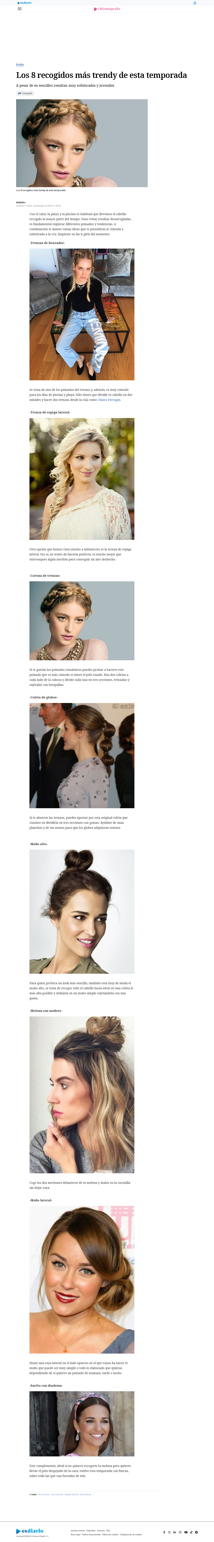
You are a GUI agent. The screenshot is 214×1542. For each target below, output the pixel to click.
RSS (108, 1531)
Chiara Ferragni (108, 400)
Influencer (85, 1495)
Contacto (101, 1531)
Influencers (57, 1495)
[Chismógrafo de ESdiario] (107, 9)
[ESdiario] (24, 3)
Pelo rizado (44, 1495)
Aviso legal (75, 1535)
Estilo (20, 65)
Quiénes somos (78, 1531)
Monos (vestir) (72, 1495)
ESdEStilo (20, 202)
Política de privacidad (91, 1535)
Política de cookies (110, 1535)
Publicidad (90, 1531)
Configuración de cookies (131, 1535)
